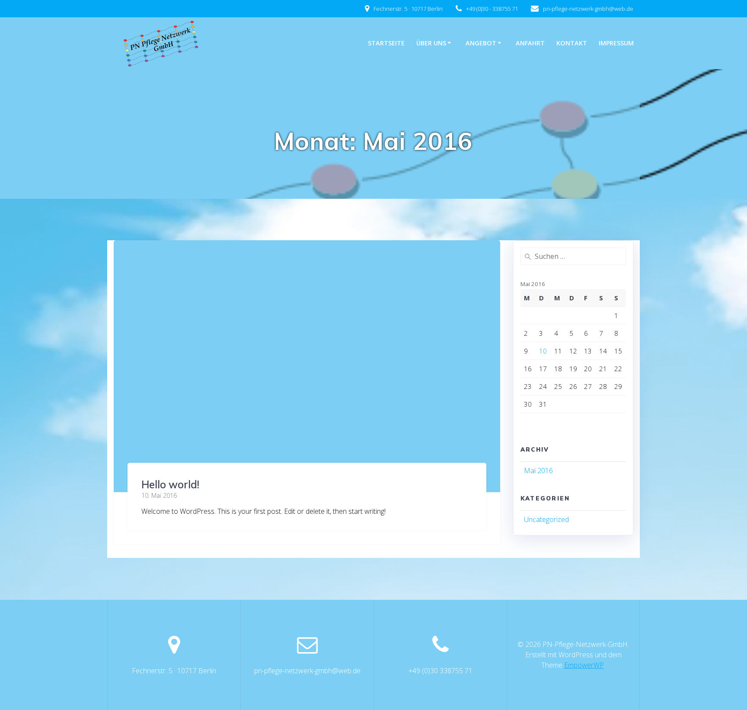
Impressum (616, 43)
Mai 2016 (538, 470)
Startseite (386, 43)
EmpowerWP (584, 665)
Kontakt (571, 43)
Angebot (481, 43)
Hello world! (170, 484)
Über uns (431, 43)
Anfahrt (530, 43)
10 (543, 351)
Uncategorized (546, 519)
